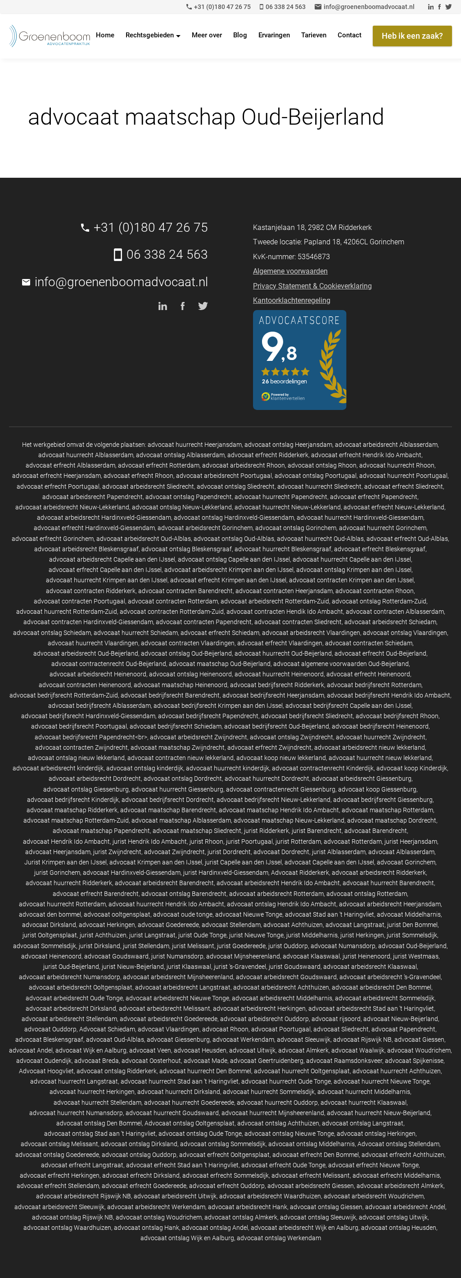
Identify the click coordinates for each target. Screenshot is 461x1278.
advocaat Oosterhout (151, 1060)
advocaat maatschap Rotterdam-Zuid (76, 820)
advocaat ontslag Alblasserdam (180, 455)
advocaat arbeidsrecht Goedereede (168, 1018)
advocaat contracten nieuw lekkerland (180, 757)
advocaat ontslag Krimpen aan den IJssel (353, 569)
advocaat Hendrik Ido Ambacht (66, 841)
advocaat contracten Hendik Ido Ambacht (284, 611)
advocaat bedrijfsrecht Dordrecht (168, 799)
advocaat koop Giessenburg (377, 789)
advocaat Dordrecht (281, 851)
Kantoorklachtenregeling (291, 300)
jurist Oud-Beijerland (71, 966)
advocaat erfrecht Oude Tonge (283, 1165)
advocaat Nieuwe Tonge (248, 914)
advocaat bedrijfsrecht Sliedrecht (307, 716)
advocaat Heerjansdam (57, 851)
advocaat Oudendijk (44, 1060)
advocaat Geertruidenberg (266, 1060)
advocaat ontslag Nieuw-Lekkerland (182, 507)
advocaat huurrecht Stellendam (97, 1102)
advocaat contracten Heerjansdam (284, 590)
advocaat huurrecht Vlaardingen (93, 643)
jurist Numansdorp (177, 956)
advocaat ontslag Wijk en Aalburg (187, 1238)
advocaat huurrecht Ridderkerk (69, 882)
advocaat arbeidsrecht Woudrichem (374, 1196)
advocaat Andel (31, 1050)
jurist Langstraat (152, 935)
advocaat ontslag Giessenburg (86, 789)
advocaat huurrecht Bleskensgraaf (283, 549)
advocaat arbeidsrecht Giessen (310, 1185)
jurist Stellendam (146, 946)
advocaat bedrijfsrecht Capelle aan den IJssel (348, 705)
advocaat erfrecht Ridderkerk (267, 455)
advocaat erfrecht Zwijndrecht (269, 747)
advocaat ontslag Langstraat (362, 1123)
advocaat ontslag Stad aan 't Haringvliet (100, 1133)
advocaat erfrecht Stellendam (58, 1185)
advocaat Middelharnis (409, 914)
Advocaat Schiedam (107, 1029)
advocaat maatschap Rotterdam (387, 810)
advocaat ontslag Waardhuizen (67, 1227)
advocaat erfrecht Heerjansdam (56, 475)
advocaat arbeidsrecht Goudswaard (286, 977)
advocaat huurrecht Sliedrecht (319, 486)
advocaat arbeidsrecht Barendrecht (164, 882)
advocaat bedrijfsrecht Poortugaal (79, 726)
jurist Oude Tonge (202, 935)
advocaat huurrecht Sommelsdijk (269, 1091)
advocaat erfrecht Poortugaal (58, 486)
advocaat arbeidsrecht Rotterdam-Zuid (275, 601)
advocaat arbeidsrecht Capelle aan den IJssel (112, 559)
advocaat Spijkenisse (414, 1060)
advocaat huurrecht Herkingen (92, 1091)
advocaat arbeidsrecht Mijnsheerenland (178, 977)
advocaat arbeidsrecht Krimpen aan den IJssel (229, 569)
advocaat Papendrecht (403, 1029)
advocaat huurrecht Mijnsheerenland (272, 1112)
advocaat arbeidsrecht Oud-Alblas (143, 538)
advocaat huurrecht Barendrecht (388, 882)
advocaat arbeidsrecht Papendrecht (92, 496)
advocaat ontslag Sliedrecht (236, 486)
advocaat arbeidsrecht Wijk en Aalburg (304, 1227)
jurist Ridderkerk (266, 830)
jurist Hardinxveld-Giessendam (225, 872)
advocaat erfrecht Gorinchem (53, 538)
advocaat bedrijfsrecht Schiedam (175, 726)
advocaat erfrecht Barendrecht (96, 893)
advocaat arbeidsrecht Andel (405, 1206)
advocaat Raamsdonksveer (344, 1060)
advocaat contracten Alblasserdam (395, 611)
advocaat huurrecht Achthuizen (397, 1071)
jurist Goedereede (241, 946)
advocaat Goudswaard (116, 956)
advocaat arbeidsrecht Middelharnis (282, 998)
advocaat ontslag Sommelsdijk (223, 1144)
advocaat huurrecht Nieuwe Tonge (381, 1081)
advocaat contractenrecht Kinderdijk (323, 768)
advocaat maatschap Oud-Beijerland (220, 663)
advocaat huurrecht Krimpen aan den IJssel (106, 580)
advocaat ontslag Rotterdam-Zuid (379, 601)
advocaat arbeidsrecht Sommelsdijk (384, 998)
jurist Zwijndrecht (117, 851)
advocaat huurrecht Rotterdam (62, 904)
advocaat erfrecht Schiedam (220, 632)
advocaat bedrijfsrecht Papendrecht (208, 716)
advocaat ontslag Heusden (398, 1227)
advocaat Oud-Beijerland (412, 946)
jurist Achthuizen (103, 935)
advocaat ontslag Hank (146, 1227)
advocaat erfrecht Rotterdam (158, 465)
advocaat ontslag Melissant (59, 1144)
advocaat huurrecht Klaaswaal (364, 1102)
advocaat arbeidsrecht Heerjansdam (390, 904)
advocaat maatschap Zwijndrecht (178, 747)
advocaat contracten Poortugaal (79, 601)
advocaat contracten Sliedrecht (298, 622)
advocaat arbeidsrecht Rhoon (243, 465)
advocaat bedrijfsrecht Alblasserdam (99, 705)
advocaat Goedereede (168, 924)
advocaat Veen (150, 1050)
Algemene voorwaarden (290, 271)
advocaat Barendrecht (375, 830)
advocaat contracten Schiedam (368, 643)
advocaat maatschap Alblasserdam (181, 820)
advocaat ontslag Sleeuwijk (318, 1217)
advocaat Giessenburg (178, 1039)
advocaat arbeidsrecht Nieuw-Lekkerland (72, 507)
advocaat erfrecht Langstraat (82, 1165)
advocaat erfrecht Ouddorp (227, 1185)
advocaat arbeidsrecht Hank (247, 1206)
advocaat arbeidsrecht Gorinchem (205, 527)
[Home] (49, 36)
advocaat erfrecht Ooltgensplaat (224, 1154)
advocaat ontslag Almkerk (240, 1217)
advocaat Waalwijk (357, 1050)
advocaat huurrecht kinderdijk (227, 768)
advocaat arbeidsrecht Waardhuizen (270, 1196)
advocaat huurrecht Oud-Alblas (320, 538)
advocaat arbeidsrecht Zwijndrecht (198, 737)
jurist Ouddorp (288, 946)
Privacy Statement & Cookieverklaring (312, 286)
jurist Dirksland (99, 946)
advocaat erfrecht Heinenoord (368, 674)
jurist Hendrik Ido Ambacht (150, 841)
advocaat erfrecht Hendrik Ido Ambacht (366, 455)
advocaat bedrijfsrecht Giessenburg (383, 799)
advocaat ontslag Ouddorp (139, 1154)
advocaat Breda (96, 1060)
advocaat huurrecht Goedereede (189, 1102)
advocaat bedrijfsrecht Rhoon (397, 716)
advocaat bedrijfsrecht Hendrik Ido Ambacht (388, 695)
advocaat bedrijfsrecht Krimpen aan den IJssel (218, 705)
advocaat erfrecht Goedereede (144, 1185)
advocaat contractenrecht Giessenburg (280, 789)
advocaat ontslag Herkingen (376, 1133)
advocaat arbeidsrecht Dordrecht (95, 778)
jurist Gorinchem (57, 872)
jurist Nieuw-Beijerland (133, 966)
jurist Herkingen (362, 935)
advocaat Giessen (419, 1039)
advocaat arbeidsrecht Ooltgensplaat (80, 987)
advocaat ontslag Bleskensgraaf (186, 549)
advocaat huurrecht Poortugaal (403, 475)
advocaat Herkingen (107, 924)
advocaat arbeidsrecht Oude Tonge (74, 998)
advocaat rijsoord (336, 1018)
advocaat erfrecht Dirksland (141, 1175)
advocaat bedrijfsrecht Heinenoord (380, 726)
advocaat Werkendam (243, 1039)
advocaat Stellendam (231, 924)
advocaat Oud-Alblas (115, 1039)
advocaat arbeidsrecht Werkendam (156, 1206)
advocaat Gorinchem (406, 862)
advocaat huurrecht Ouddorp (277, 1102)
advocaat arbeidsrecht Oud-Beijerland (85, 653)
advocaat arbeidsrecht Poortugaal (224, 475)
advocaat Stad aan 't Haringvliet (329, 914)
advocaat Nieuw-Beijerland (400, 1018)
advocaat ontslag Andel (215, 1227)
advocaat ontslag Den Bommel (99, 1123)
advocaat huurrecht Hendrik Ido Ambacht (166, 904)
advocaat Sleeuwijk (303, 1039)
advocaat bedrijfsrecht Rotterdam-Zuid (63, 695)
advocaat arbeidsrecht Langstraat (182, 987)
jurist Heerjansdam (410, 841)
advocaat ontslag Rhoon (322, 465)
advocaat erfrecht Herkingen (59, 1175)
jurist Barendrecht (317, 830)
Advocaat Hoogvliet (46, 1071)
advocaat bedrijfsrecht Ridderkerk (277, 684)
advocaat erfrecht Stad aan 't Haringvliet (182, 1165)
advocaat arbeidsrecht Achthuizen (281, 987)
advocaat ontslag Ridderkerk (117, 1071)
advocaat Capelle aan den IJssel (329, 862)
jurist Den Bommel (412, 924)
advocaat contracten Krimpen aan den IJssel (351, 580)
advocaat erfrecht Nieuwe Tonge (373, 1165)
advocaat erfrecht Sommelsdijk (225, 1175)
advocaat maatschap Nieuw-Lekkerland (289, 820)
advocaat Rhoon (225, 1029)
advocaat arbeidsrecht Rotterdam (276, 893)
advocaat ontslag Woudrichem (159, 1217)
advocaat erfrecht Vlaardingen (279, 643)
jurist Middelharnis (312, 935)
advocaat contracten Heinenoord (85, 684)
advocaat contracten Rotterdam (173, 601)
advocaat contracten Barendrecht (185, 590)
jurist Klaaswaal (189, 966)
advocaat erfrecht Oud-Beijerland (380, 653)
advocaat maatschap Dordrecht (391, 820)
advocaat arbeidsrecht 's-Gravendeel (390, 977)
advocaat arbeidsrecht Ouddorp (264, 1018)
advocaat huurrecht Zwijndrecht (380, 737)
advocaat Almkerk (303, 1050)
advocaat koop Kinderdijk (411, 768)
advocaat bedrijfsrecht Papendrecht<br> (91, 737)
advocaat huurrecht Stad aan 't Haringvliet (180, 1081)
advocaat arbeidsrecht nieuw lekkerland (369, 747)
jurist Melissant (193, 946)
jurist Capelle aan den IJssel (243, 862)
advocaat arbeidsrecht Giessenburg (361, 778)
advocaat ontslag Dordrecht (183, 778)
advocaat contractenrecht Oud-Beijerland (108, 663)
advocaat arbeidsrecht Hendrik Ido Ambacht (278, 882)
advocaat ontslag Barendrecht (183, 893)
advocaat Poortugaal (281, 1029)
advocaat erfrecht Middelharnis (396, 1175)
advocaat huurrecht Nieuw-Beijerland (378, 1112)
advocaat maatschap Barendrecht (168, 810)
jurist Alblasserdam (339, 851)
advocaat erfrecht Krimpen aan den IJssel (228, 580)
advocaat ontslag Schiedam (52, 632)
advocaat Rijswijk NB (362, 1039)
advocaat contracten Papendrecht (204, 622)
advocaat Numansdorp (343, 946)
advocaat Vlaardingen (168, 1029)
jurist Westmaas (415, 956)
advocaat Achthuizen (293, 924)
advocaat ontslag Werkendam (279, 1238)
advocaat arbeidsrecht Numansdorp (69, 977)
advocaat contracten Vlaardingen (188, 643)
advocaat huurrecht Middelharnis (363, 1091)
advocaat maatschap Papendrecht (101, 830)
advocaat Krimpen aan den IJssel (155, 862)
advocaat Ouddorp (50, 1029)
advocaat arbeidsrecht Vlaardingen (311, 632)
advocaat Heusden (200, 1050)
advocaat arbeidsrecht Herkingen (259, 1008)
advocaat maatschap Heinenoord (180, 684)
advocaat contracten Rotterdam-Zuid (172, 611)
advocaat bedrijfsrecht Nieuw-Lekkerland (273, 799)
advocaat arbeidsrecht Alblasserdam (386, 444)
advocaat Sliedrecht (341, 1029)
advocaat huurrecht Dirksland (178, 1091)
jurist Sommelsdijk (412, 935)
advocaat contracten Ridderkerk (91, 590)
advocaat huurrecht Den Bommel (205, 1071)
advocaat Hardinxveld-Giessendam (132, 872)
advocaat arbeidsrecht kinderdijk (58, 768)
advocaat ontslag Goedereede (57, 1154)
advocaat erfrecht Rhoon (138, 475)
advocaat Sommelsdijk (44, 946)
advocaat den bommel (50, 914)
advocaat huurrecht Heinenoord (279, 674)
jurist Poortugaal (249, 841)
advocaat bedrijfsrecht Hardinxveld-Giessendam (88, 716)
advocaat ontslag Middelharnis (311, 1144)
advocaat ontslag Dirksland (139, 1144)
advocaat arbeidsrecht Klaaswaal (370, 966)
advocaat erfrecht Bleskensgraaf (379, 549)
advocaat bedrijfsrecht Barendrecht (170, 695)
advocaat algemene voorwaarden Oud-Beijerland (341, 663)
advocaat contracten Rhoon (374, 590)
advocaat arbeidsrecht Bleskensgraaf (86, 549)
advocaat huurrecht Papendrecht (281, 496)
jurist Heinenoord (366, 956)
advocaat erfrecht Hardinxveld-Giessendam (94, 527)
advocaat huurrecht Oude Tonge (286, 1081)
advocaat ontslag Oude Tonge (200, 1133)
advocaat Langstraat (354, 924)
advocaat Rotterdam (353, 841)
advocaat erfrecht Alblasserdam (70, 465)
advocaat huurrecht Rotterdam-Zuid (66, 611)
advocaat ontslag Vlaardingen (405, 632)
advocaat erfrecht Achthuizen (403, 1154)
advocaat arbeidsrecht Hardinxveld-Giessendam (104, 517)
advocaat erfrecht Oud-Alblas (407, 538)
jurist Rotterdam (298, 841)
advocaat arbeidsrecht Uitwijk (175, 1196)
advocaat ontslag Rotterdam (366, 893)
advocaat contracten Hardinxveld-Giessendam (88, 622)
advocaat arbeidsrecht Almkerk (400, 1185)
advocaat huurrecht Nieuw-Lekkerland (288, 507)
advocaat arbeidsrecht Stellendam (69, 1018)
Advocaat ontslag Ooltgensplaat (190, 1123)
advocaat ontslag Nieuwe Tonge (289, 1133)
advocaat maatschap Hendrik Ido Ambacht (279, 810)
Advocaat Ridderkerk (300, 872)
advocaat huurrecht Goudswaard (172, 1112)
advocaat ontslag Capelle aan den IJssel (234, 559)
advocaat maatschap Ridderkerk (72, 810)
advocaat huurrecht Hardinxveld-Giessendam (360, 517)
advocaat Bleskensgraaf (49, 1039)
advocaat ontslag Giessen (326, 1206)
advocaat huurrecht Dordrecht (267, 778)
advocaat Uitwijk (252, 1050)
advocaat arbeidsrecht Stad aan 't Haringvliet (371, 1008)
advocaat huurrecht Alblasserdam (85, 455)
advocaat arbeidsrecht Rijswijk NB (83, 1196)
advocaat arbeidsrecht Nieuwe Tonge (177, 998)
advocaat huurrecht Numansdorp (76, 1112)
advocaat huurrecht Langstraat (74, 1081)
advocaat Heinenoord (51, 956)
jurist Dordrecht (229, 851)
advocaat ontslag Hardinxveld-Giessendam (234, 517)
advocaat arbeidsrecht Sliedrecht (148, 486)
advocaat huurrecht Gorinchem (382, 527)
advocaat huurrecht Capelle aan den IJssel (352, 559)
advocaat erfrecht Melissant (310, 1175)
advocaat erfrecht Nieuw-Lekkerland (393, 507)
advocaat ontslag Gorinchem (295, 527)
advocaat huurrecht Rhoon (396, 465)
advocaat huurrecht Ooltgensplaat (302, 1071)
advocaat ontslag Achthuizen (278, 1123)
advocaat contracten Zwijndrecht (81, 747)
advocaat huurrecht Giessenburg (177, 789)
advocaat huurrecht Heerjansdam (195, 444)
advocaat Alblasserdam (401, 851)
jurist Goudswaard (295, 966)
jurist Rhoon (206, 841)
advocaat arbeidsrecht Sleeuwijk (59, 1206)
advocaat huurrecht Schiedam (136, 632)
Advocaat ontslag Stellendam (398, 1144)
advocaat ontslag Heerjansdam (288, 444)
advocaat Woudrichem (419, 1050)
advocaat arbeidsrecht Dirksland (71, 1008)
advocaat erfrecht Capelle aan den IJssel (105, 569)
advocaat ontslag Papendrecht (188, 496)
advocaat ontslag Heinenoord (190, 674)
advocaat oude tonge (182, 914)
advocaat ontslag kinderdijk (144, 768)
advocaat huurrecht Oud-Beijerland (283, 653)
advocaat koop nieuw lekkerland (281, 757)
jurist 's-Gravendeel (240, 966)
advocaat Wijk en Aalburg (91, 1050)
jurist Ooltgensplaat (50, 935)
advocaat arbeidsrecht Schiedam (390, 622)
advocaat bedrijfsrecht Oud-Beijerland (276, 726)
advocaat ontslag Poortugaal (316, 475)
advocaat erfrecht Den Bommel (315, 1154)
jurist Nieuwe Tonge (256, 935)
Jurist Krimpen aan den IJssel (65, 862)
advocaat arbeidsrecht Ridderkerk (379, 872)
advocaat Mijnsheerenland (243, 956)
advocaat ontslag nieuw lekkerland (76, 757)
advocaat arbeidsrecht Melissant (164, 1008)
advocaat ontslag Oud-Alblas (234, 538)
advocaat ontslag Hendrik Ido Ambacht (281, 904)
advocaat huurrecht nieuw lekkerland (380, 757)
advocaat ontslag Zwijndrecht (291, 737)
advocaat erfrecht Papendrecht (373, 496)
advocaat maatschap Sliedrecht (197, 830)
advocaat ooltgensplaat (117, 914)
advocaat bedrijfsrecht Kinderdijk (73, 799)
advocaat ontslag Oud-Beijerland (186, 653)
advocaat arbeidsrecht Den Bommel (381, 987)
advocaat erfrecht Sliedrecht (403, 486)
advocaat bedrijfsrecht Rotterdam (374, 684)
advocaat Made (205, 1060)
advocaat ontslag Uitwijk (393, 1217)
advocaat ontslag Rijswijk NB (72, 1217)
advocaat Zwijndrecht (174, 851)
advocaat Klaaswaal (311, 956)
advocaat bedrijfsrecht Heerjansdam (273, 695)
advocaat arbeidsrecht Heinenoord (98, 674)
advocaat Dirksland (49, 924)
